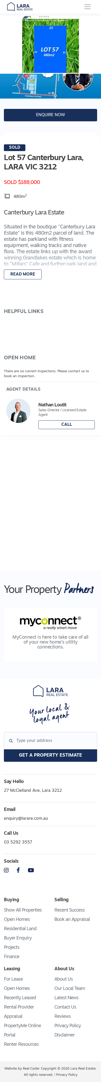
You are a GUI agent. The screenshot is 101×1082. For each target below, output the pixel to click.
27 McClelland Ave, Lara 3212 (33, 791)
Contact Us (65, 1007)
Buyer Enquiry (18, 938)
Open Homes (17, 919)
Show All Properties (23, 910)
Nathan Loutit (52, 405)
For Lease (13, 979)
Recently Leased (20, 998)
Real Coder (31, 1068)
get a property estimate (50, 755)
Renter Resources (21, 1044)
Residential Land (20, 929)
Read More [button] (22, 274)
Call (66, 425)
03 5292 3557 (18, 842)
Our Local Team (69, 989)
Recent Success (69, 910)
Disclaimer (64, 1035)
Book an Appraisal (72, 919)
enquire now (50, 115)
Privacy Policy (67, 1026)
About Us (63, 979)
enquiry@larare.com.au (26, 819)
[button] (50, 244)
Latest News (66, 998)
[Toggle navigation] (88, 7)
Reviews (62, 1016)
